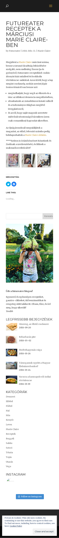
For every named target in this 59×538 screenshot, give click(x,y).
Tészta (9, 452)
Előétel (9, 401)
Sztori (9, 447)
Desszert (10, 396)
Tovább (9, 311)
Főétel (9, 406)
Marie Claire (44, 50)
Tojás (9, 457)
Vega (8, 466)
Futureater (14, 50)
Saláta (9, 443)
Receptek (11, 434)
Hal (8, 410)
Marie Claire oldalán (35, 135)
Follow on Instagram (31, 496)
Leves (9, 424)
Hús (8, 415)
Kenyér (10, 420)
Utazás (9, 461)
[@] (15, 482)
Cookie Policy (16, 526)
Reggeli (10, 438)
